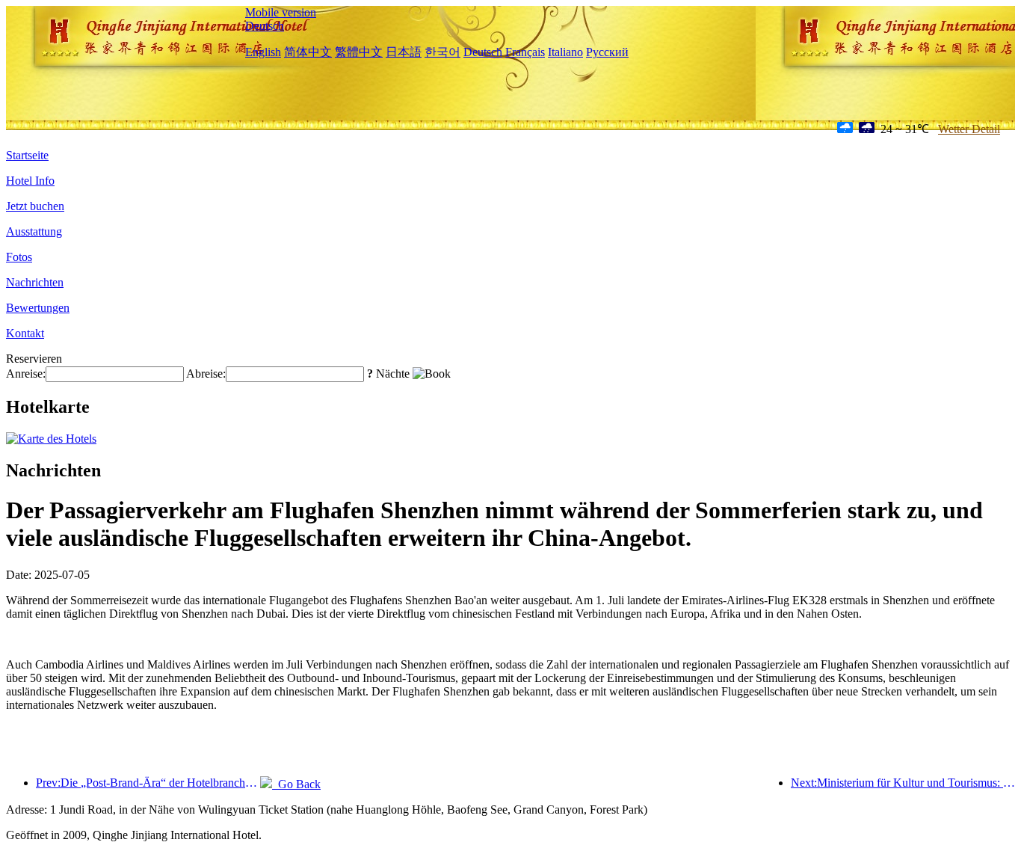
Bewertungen (38, 307)
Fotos (19, 257)
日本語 (404, 52)
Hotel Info (30, 180)
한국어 (442, 52)
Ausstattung (34, 231)
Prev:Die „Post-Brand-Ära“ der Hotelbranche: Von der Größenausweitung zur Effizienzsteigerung (148, 782)
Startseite (27, 155)
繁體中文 (359, 52)
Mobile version (280, 12)
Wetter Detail (969, 129)
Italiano (565, 52)
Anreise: (26, 373)
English (263, 52)
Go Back (296, 784)
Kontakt (25, 333)
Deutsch (264, 25)
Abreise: (206, 373)
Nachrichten (35, 282)
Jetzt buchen (35, 206)
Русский (607, 52)
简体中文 (308, 52)
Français (525, 52)
